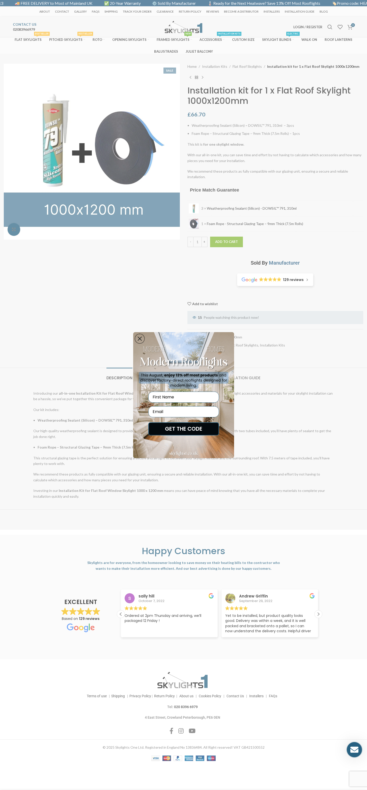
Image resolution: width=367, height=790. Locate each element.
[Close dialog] (139, 338)
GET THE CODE (183, 428)
